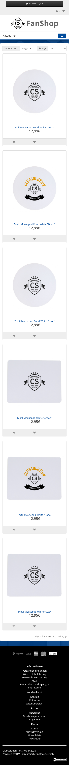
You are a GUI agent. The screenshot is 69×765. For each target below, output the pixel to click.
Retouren (34, 700)
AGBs (35, 680)
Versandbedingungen (34, 670)
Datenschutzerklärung (34, 677)
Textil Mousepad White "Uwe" (34, 611)
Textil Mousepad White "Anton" (34, 418)
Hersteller (34, 712)
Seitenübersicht (34, 703)
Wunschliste (34, 735)
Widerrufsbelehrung (34, 674)
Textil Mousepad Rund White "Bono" (34, 224)
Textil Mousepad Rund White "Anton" (34, 127)
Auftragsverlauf (34, 731)
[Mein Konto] (58, 10)
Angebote (34, 719)
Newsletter (34, 738)
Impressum (34, 687)
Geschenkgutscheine (34, 716)
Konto (34, 728)
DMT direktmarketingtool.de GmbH (35, 754)
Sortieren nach (11, 48)
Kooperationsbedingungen (35, 684)
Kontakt (34, 696)
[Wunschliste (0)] (63, 10)
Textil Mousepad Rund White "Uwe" (35, 321)
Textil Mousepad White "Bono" (34, 514)
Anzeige (42, 48)
